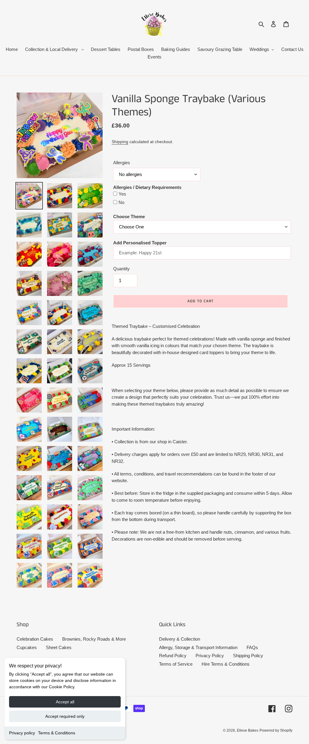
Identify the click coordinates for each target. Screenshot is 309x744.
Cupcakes (27, 647)
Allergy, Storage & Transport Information (198, 647)
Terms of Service (176, 664)
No (121, 202)
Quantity (121, 268)
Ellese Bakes (247, 730)
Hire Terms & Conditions (226, 664)
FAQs (252, 647)
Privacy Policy (210, 655)
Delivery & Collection (179, 639)
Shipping (120, 141)
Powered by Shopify (276, 730)
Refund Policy (172, 655)
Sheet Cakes (59, 647)
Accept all (65, 701)
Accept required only (64, 716)
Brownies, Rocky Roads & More (94, 639)
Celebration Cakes (35, 639)
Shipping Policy (248, 655)
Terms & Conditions (56, 732)
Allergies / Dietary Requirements (147, 187)
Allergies (121, 162)
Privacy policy (22, 732)
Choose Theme (129, 216)
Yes (122, 193)
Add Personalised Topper (140, 242)
